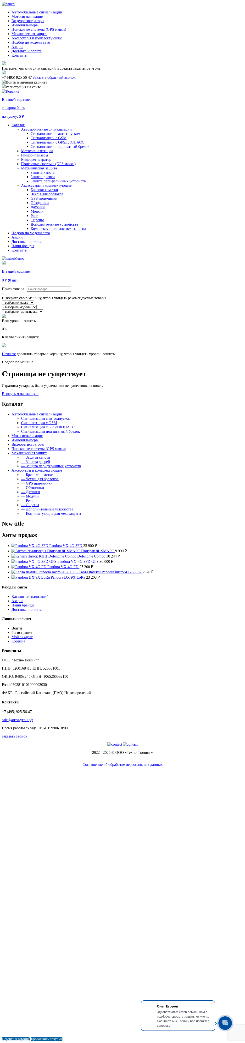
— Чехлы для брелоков (40, 479)
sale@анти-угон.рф (17, 720)
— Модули (30, 496)
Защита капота (43, 172)
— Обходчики (32, 488)
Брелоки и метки (44, 190)
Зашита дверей (43, 177)
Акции (17, 47)
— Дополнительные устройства (47, 509)
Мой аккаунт (22, 637)
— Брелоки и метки (37, 475)
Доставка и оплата (26, 51)
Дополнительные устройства (54, 224)
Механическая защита (29, 34)
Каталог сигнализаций (30, 596)
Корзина (18, 641)
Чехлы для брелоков (47, 194)
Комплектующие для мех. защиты (58, 229)
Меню (19, 258)
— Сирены (30, 505)
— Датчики (30, 492)
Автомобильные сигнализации (36, 12)
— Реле (27, 500)
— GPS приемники (37, 483)
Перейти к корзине (15, 1039)
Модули (37, 211)
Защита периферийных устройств (58, 181)
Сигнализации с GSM (49, 138)
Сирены (37, 220)
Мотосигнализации (27, 16)
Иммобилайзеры (25, 25)
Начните (9, 354)
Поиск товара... (14, 289)
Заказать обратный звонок (54, 77)
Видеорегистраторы (27, 21)
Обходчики (40, 203)
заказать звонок (14, 736)
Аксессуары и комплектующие (36, 38)
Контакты (19, 55)
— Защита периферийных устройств (51, 466)
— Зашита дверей (35, 462)
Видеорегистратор (36, 159)
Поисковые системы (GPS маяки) (38, 29)
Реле (34, 216)
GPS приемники (44, 198)
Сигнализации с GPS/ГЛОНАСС (57, 142)
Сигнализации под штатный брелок (60, 146)
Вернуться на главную (20, 394)
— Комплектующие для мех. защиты (51, 513)
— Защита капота (35, 457)
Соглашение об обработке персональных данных (123, 764)
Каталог (18, 125)
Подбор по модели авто (30, 42)
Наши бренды (22, 246)
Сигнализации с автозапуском (55, 134)
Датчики (38, 207)
